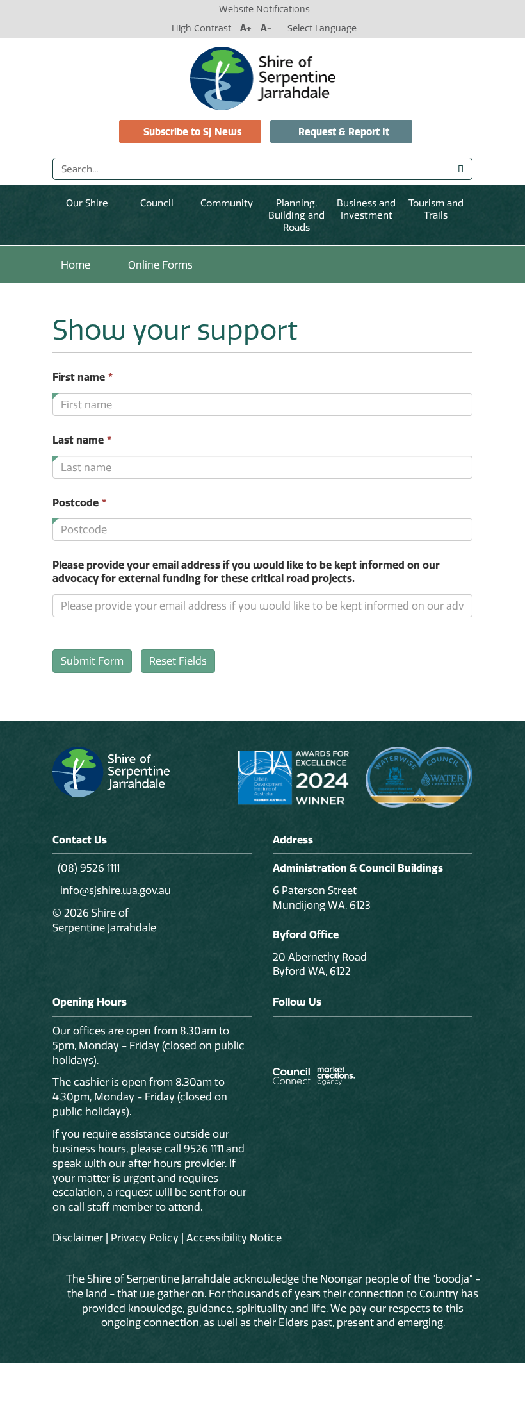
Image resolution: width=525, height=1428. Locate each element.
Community (226, 203)
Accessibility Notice (234, 1237)
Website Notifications (264, 9)
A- (266, 28)
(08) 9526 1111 (89, 867)
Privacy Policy (145, 1237)
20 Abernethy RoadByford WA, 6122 (320, 964)
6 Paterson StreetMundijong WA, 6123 (322, 897)
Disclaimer (77, 1237)
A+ (246, 28)
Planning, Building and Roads (296, 215)
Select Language (322, 28)
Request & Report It (343, 132)
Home (75, 264)
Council (157, 203)
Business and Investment (366, 209)
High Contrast (201, 28)
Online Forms (160, 264)
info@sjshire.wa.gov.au (114, 890)
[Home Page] (262, 77)
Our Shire (87, 203)
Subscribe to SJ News (192, 132)
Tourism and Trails (436, 209)
